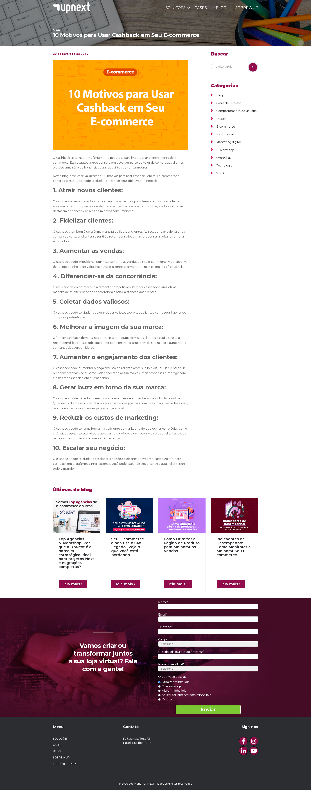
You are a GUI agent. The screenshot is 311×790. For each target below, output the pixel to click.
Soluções (175, 8)
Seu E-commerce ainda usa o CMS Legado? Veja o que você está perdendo (127, 547)
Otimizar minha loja (175, 682)
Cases (201, 8)
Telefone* (165, 627)
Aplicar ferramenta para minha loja (186, 695)
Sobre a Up (246, 8)
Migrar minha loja (173, 690)
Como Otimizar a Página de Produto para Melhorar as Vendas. (182, 545)
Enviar (208, 709)
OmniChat (223, 157)
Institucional (225, 134)
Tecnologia (224, 165)
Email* (162, 614)
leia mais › (72, 584)
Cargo (162, 639)
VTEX (220, 173)
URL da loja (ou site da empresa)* (182, 652)
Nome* (163, 602)
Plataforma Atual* (171, 664)
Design (221, 119)
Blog (221, 8)
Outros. (166, 699)
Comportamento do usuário (236, 111)
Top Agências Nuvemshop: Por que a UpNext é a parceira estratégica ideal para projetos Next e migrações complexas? (76, 553)
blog (219, 95)
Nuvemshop (225, 150)
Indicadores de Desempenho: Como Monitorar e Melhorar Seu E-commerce (234, 547)
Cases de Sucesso (228, 103)
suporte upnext (65, 763)
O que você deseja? (172, 676)
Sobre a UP (61, 757)
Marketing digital (228, 142)
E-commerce (225, 126)
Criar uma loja (171, 686)
